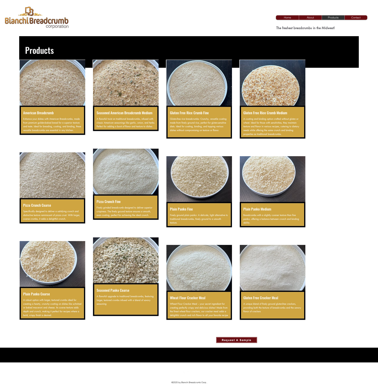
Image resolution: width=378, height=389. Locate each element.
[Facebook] (184, 372)
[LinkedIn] (193, 372)
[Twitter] (189, 372)
